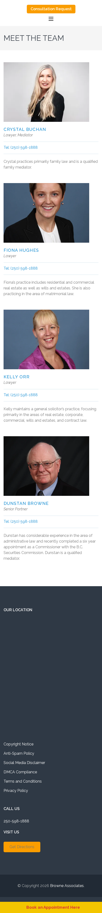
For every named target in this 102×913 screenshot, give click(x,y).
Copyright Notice (18, 744)
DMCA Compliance (20, 772)
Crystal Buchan (25, 129)
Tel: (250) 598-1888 (21, 147)
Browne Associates (67, 885)
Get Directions (21, 847)
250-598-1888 (16, 821)
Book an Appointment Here (53, 907)
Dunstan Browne (26, 503)
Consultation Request (51, 9)
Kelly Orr (17, 376)
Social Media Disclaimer (24, 762)
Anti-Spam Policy (19, 753)
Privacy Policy (16, 790)
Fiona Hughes (21, 250)
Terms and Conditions (23, 781)
